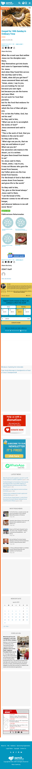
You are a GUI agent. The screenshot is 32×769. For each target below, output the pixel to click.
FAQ (8, 745)
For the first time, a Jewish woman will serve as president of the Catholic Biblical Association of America (18, 513)
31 (5, 623)
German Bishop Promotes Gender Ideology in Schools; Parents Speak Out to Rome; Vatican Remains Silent (19, 541)
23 (27, 617)
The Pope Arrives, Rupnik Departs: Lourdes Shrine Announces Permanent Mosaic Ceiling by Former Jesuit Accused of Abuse (15, 499)
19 (12, 617)
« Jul (4, 626)
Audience (13, 745)
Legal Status (9, 748)
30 (27, 620)
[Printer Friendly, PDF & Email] (6, 211)
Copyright (16, 748)
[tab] (9, 712)
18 (8, 617)
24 (5, 620)
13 (16, 614)
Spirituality (4, 8)
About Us (3, 745)
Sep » (7, 626)
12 (12, 614)
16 (27, 614)
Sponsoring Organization (23, 745)
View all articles (6, 278)
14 (19, 614)
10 (5, 614)
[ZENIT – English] (9, 3)
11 (8, 614)
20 (16, 617)
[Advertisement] (16, 354)
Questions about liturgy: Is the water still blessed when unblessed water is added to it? (19, 522)
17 (5, 617)
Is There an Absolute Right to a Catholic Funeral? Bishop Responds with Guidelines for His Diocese (19, 549)
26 (12, 620)
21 (19, 617)
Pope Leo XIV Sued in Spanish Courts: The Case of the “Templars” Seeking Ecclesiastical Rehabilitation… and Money (18, 531)
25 (8, 620)
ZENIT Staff (19, 44)
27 (16, 620)
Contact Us (23, 748)
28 (19, 620)
